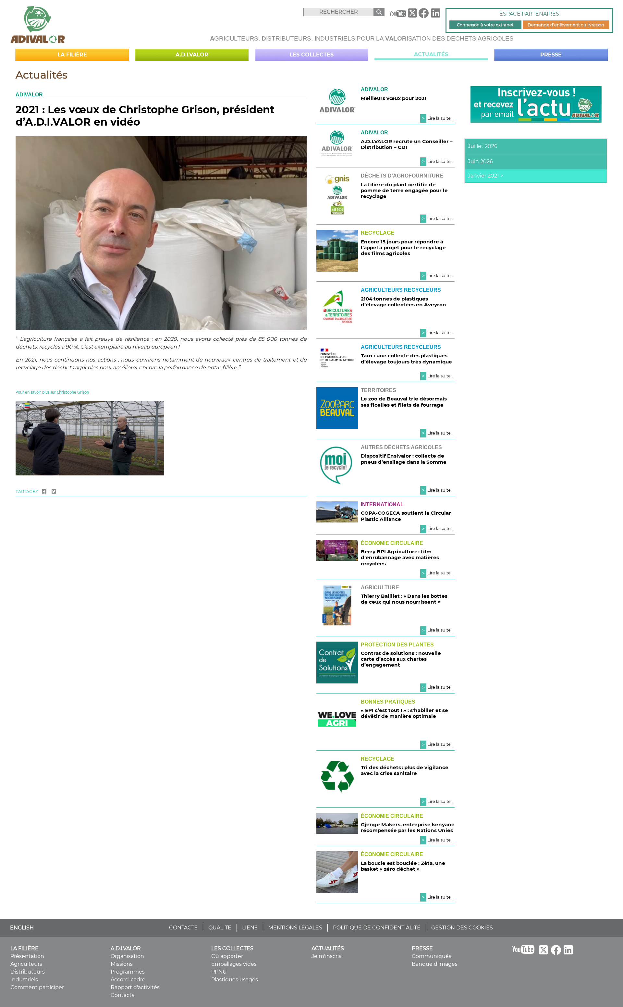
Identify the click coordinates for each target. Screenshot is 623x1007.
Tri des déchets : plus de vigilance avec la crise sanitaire (404, 770)
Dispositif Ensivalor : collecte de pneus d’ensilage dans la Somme (403, 459)
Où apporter (227, 956)
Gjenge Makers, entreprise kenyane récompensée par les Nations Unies (408, 827)
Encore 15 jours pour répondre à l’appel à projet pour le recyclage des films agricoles (403, 247)
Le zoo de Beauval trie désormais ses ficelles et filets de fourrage (404, 402)
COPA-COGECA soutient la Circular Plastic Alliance (406, 516)
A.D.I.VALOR (192, 55)
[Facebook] (423, 15)
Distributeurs (27, 972)
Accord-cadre (128, 979)
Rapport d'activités (135, 987)
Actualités (431, 54)
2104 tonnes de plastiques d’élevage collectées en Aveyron (403, 302)
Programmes (128, 972)
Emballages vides (234, 964)
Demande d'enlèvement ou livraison (566, 24)
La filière (72, 55)
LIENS (250, 928)
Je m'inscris (326, 956)
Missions (122, 964)
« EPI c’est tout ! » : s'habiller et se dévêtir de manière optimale (404, 713)
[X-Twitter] (412, 14)
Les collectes (311, 55)
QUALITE (219, 928)
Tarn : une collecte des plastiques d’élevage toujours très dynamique (406, 358)
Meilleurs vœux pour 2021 (393, 98)
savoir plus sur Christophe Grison (59, 392)
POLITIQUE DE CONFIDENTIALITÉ (377, 928)
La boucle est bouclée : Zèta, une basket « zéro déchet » (403, 866)
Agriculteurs (26, 964)
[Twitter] (54, 491)
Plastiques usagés (234, 979)
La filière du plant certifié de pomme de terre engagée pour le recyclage (404, 190)
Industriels (24, 979)
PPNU (219, 972)
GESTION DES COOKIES (462, 928)
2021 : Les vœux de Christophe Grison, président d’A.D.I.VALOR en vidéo (145, 115)
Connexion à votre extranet (485, 24)
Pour (20, 392)
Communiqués (431, 956)
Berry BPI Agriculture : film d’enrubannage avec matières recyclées (400, 557)
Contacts (122, 995)
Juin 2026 (480, 161)
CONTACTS (183, 928)
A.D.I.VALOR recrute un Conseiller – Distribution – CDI (407, 144)
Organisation (127, 956)
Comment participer (37, 987)
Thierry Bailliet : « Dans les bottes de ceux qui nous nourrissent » (404, 599)
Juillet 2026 (482, 146)
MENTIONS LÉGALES (295, 928)
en (27, 392)
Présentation (27, 956)
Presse (551, 55)
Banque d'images (435, 964)
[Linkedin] (435, 15)
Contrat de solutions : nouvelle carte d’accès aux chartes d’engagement (401, 659)
